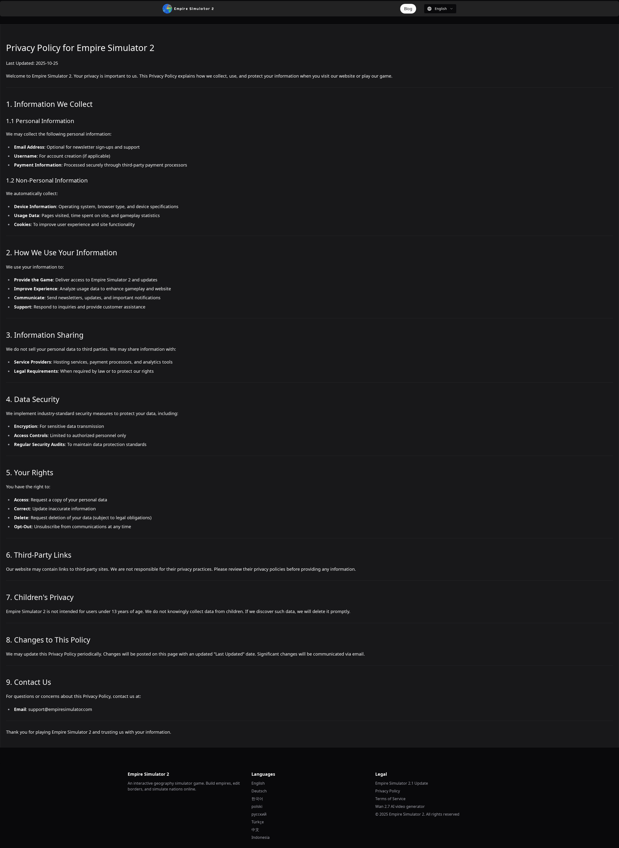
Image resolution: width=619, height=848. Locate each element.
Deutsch (259, 791)
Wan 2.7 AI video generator (400, 806)
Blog (408, 8)
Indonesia (260, 837)
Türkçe (257, 822)
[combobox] (440, 9)
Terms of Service (390, 798)
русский (258, 814)
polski (256, 806)
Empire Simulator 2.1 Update (401, 783)
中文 (255, 829)
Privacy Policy (387, 791)
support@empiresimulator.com (60, 709)
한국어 (257, 798)
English (258, 783)
